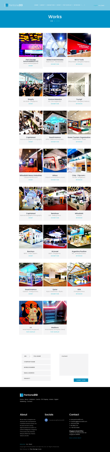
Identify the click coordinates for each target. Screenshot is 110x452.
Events (38, 399)
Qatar (55, 289)
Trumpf (79, 99)
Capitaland (30, 137)
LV (31, 327)
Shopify (31, 99)
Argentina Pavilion (79, 251)
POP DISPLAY (30, 332)
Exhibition (51, 5)
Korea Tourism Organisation (79, 137)
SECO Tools (79, 60)
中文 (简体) (101, 5)
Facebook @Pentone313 (56, 420)
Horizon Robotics (55, 99)
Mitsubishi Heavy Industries (31, 175)
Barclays (30, 251)
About (42, 5)
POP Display (67, 5)
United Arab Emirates (55, 60)
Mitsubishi (79, 213)
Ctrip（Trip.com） (79, 175)
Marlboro (55, 327)
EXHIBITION (55, 64)
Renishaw (55, 213)
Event (59, 5)
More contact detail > (75, 438)
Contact (29, 401)
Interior (77, 5)
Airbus (54, 175)
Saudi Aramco (55, 137)
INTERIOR (79, 64)
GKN (79, 289)
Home (36, 5)
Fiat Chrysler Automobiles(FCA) (30, 60)
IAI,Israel (55, 251)
